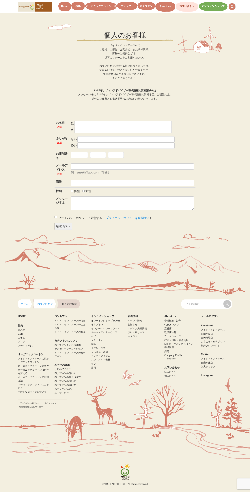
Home (64, 6)
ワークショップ (172, 336)
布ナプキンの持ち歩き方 (68, 377)
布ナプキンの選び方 (65, 385)
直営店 (167, 328)
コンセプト (127, 6)
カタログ (132, 336)
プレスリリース (136, 332)
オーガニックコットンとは (101, 6)
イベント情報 (135, 320)
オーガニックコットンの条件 (33, 366)
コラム (21, 337)
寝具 (93, 344)
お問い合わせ (187, 6)
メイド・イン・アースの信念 (70, 320)
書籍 (93, 367)
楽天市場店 (207, 337)
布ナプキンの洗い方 (65, 381)
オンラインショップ (213, 6)
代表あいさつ (171, 324)
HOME (22, 316)
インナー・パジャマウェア (105, 328)
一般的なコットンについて (32, 392)
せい (74, 139)
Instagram (207, 375)
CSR (20, 334)
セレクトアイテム (100, 356)
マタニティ (97, 340)
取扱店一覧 (170, 332)
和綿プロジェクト (210, 345)
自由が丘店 (207, 334)
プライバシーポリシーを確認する (128, 218)
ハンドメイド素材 (100, 360)
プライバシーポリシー (29, 403)
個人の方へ (170, 376)
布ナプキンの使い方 (65, 373)
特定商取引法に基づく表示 (31, 407)
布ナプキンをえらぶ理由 (68, 345)
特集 (78, 6)
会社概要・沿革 (172, 320)
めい (74, 145)
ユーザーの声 (62, 393)
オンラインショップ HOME (105, 320)
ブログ (21, 341)
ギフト (94, 364)
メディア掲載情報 (137, 328)
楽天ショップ (208, 366)
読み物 (21, 330)
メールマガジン (26, 345)
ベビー (94, 336)
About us (165, 6)
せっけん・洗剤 (99, 352)
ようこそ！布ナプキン (213, 341)
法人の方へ (170, 372)
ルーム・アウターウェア (104, 332)
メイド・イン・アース (213, 330)
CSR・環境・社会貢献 (176, 340)
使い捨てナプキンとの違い (69, 349)
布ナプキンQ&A (63, 389)
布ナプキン (146, 6)
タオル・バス (98, 348)
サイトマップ (50, 403)
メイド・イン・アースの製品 (70, 332)
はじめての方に (63, 369)
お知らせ (132, 324)
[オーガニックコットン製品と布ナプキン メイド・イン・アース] (35, 7)
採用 (166, 351)
